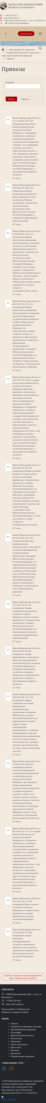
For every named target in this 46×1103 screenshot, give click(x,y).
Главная (14, 1023)
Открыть (18, 178)
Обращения (16, 1041)
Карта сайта (16, 1047)
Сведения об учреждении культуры (26, 1026)
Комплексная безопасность (22, 1035)
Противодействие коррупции (23, 1029)
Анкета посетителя (19, 1044)
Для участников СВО (19, 43)
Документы (16, 1053)
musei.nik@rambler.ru (11, 18)
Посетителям (16, 1038)
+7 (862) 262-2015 (10, 15)
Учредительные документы (22, 1056)
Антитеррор (16, 1032)
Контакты (15, 1050)
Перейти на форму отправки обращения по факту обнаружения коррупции (23, 976)
